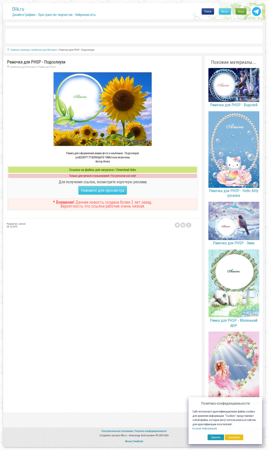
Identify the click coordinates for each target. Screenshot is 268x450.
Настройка (234, 437)
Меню (225, 11)
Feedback (138, 441)
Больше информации (204, 428)
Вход (241, 11)
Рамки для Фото (47, 66)
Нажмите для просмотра (102, 190)
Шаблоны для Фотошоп (23, 66)
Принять (216, 437)
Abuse (128, 441)
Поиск (207, 11)
